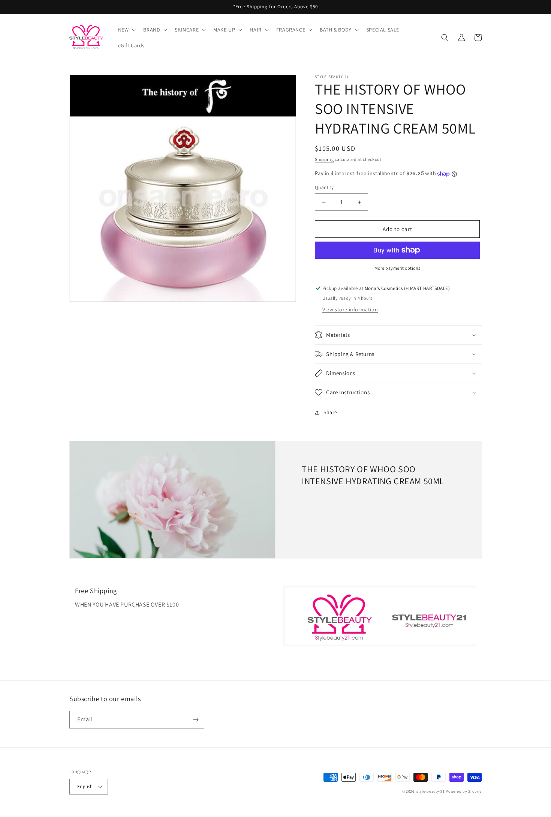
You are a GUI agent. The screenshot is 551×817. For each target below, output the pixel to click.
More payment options (397, 268)
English (85, 786)
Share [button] (330, 412)
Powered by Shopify (464, 791)
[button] (126, 30)
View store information (350, 309)
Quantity (324, 187)
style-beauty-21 (430, 791)
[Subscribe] (195, 719)
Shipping (324, 159)
